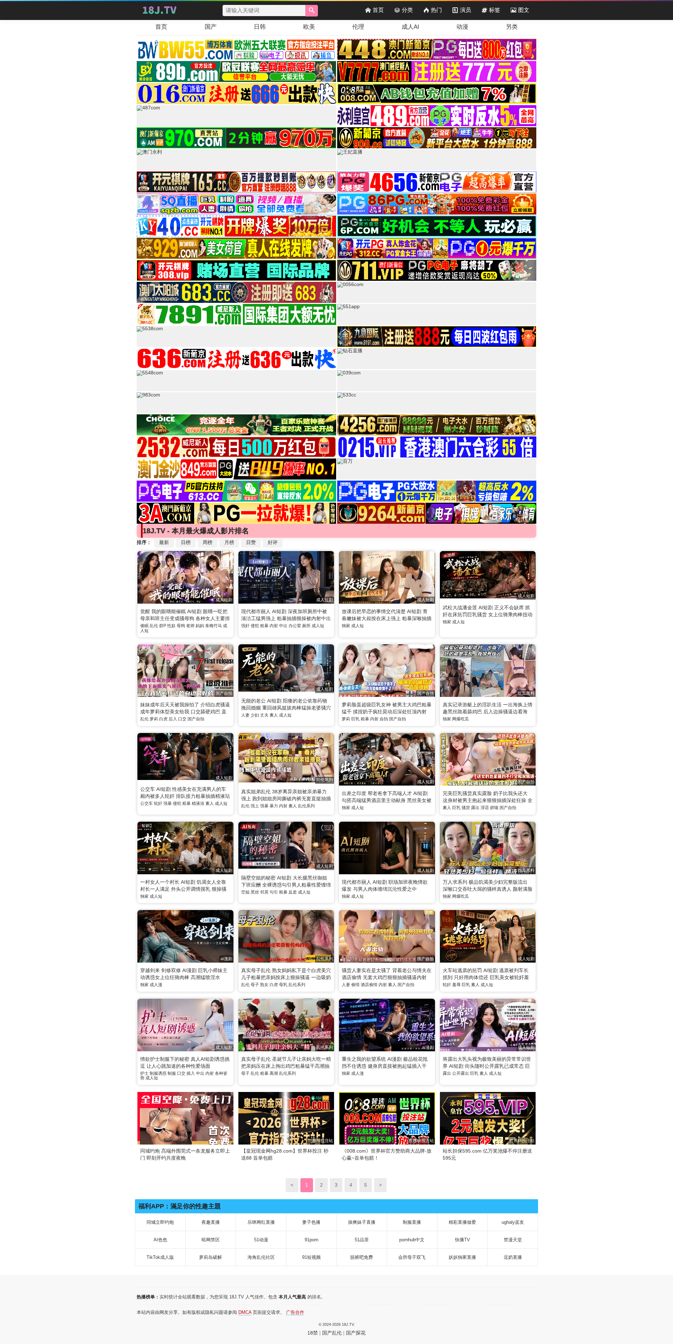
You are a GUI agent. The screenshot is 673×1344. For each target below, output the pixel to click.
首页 (378, 10)
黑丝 (255, 892)
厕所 (306, 625)
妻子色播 (311, 1222)
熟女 (264, 984)
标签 (494, 10)
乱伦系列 (306, 805)
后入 (173, 719)
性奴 (171, 625)
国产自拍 (196, 719)
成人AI (410, 26)
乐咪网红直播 (261, 1222)
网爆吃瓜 (460, 719)
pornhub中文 (411, 1239)
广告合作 (295, 1312)
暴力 (274, 805)
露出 (475, 807)
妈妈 (200, 625)
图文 (523, 10)
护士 (144, 1073)
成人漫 (156, 984)
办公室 (294, 625)
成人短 (318, 625)
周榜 (207, 542)
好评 (273, 542)
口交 (182, 719)
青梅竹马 (213, 625)
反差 (292, 892)
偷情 (355, 984)
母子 (255, 984)
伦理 (358, 26)
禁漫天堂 (513, 1239)
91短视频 (311, 1257)
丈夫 (264, 715)
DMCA (244, 1312)
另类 (512, 26)
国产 (211, 26)
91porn (311, 1239)
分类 (407, 10)
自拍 (384, 719)
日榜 (186, 542)
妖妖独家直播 (462, 1257)
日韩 (260, 26)
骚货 (466, 807)
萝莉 (154, 719)
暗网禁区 (211, 1239)
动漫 (462, 26)
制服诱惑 (158, 1073)
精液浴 (198, 803)
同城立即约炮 (160, 1222)
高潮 (274, 1073)
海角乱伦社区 (261, 1257)
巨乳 (355, 719)
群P (162, 625)
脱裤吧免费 (361, 1257)
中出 (283, 625)
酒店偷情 (369, 984)
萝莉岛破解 (210, 1257)
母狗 (181, 625)
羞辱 (456, 984)
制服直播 (412, 1222)
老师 (190, 625)
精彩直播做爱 (462, 1222)
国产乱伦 (332, 1333)
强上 (255, 805)
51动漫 (261, 1239)
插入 (190, 1073)
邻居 (264, 892)
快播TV (462, 1239)
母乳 (283, 984)
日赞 (251, 542)
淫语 (485, 807)
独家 (346, 625)
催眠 (144, 625)
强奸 (245, 625)
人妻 (245, 715)
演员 (465, 10)
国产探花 (356, 1333)
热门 (436, 10)
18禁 (312, 1333)
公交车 (146, 803)
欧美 (309, 26)
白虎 (163, 719)
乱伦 (154, 625)
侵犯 (255, 625)
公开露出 (460, 1073)
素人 (274, 715)
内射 (274, 625)
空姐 (245, 892)
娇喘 (494, 807)
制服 (172, 1073)
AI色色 (160, 1239)
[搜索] (311, 10)
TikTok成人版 (160, 1257)
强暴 (167, 803)
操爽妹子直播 (361, 1222)
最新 (164, 542)
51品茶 (362, 1239)
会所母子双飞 (412, 1257)
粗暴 (264, 625)
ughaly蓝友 (513, 1222)
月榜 (229, 542)
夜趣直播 (211, 1222)
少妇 (255, 715)
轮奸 (158, 803)
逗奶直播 (513, 1257)
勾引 (274, 892)
